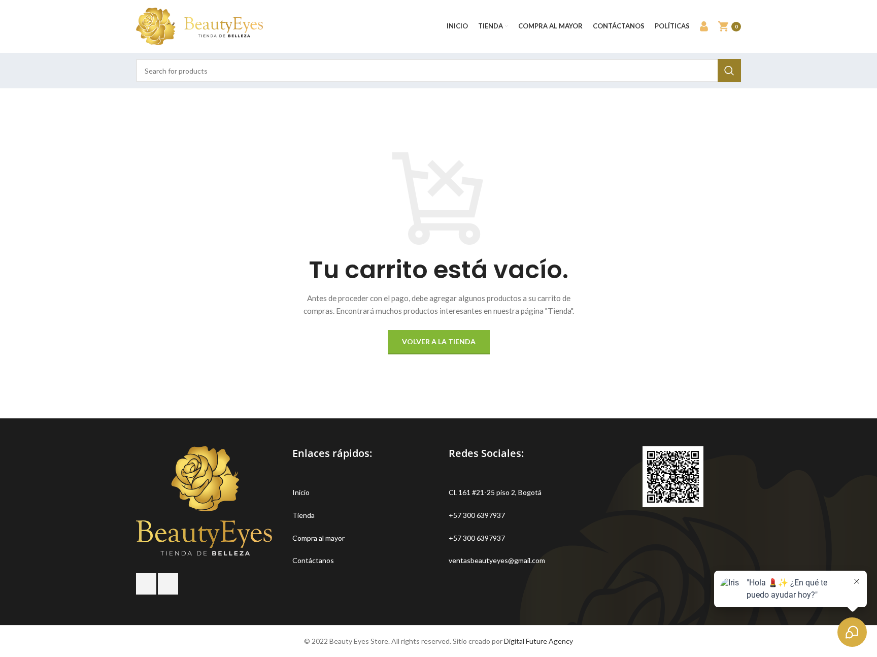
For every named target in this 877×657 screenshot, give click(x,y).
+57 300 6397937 (477, 515)
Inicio (301, 492)
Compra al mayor (318, 538)
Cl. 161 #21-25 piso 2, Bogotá (495, 492)
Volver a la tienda (439, 341)
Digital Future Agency (538, 641)
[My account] (704, 26)
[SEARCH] (729, 70)
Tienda (303, 515)
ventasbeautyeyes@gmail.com (497, 560)
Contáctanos (313, 560)
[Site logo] (199, 25)
